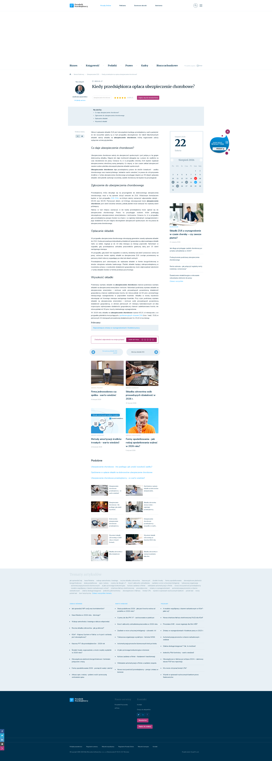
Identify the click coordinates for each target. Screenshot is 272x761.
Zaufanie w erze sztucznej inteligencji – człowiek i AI (136, 630)
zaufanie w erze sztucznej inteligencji (165, 583)
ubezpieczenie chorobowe (102, 98)
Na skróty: (97, 110)
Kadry (144, 65)
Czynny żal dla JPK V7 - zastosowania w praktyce (135, 617)
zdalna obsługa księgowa (91, 591)
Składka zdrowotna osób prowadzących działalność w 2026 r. (140, 395)
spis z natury (103, 583)
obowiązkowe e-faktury (131, 591)
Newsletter (143, 720)
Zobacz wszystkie (176, 281)
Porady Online (105, 6)
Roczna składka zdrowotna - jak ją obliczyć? (88, 628)
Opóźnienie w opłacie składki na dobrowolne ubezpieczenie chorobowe (121, 472)
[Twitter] (2, 735)
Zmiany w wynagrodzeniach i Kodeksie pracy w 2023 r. (183, 630)
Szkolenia (158, 6)
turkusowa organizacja (190, 583)
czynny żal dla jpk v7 (118, 583)
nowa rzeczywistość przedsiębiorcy (188, 585)
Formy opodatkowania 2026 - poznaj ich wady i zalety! (92, 668)
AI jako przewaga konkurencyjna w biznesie (133, 650)
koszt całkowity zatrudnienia (139, 583)
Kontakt (139, 705)
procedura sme (141, 588)
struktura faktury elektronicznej (122, 588)
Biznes (73, 65)
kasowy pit (146, 580)
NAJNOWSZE (174, 227)
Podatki (112, 65)
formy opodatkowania (173, 580)
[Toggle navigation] (201, 5)
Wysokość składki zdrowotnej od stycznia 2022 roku (150, 537)
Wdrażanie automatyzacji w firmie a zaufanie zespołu (136, 663)
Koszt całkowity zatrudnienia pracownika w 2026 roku (137, 624)
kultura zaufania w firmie (136, 585)
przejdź (219, 149)
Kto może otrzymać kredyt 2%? (175, 668)
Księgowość (92, 65)
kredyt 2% (147, 591)
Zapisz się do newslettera (148, 98)
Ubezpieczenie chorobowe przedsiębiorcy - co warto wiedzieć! (118, 478)
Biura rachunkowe (167, 65)
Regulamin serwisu (92, 746)
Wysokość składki (101, 121)
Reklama (122, 6)
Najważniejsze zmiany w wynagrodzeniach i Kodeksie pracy (116, 328)
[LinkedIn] (2, 740)
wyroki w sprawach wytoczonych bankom (168, 591)
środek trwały (158, 580)
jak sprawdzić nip (76, 580)
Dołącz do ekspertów (144, 710)
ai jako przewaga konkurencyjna (113, 585)
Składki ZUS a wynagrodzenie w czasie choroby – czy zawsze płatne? (185, 234)
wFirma (117, 708)
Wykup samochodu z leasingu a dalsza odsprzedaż (90, 621)
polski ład (189, 591)
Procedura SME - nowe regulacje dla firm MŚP (180, 624)
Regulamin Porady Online (126, 746)
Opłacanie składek (101, 119)
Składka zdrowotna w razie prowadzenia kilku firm (150, 554)
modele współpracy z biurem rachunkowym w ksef (89, 588)
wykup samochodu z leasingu (107, 580)
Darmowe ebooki (140, 6)
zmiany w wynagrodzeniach (160, 588)
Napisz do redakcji (145, 727)
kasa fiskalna (89, 580)
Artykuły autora (79, 100)
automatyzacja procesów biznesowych (85, 585)
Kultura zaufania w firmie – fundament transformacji (136, 656)
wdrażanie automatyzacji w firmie (160, 585)
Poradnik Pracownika (121, 705)
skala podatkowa (90, 583)
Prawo (129, 65)
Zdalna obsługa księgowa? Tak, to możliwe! (179, 646)
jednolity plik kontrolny (111, 591)
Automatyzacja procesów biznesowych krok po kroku (137, 643)
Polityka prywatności (76, 746)
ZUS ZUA (115, 198)
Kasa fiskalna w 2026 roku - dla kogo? (86, 615)
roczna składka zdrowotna (130, 580)
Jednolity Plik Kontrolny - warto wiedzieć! (178, 652)
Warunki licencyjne (143, 746)
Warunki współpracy (108, 746)
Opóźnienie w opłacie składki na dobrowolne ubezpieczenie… (151, 488)
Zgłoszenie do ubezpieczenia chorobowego (109, 116)
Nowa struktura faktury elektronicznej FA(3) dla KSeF (183, 617)
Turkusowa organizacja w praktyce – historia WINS (136, 637)
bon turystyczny (85, 593)
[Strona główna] (70, 74)
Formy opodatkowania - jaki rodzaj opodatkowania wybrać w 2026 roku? (141, 443)
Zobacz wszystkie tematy (102, 593)
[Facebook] (2, 731)
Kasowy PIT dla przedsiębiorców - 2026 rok (88, 643)
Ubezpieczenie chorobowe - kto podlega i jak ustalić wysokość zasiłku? (121, 466)
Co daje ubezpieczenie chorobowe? (107, 113)
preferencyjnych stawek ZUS (131, 315)
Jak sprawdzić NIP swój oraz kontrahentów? (88, 608)
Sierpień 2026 (186, 160)
